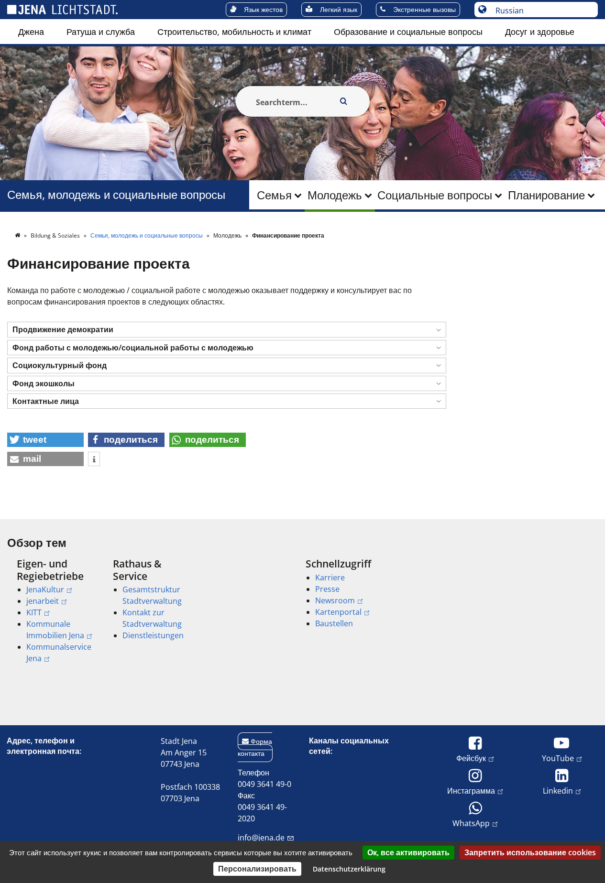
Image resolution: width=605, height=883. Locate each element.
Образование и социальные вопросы (408, 31)
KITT (34, 612)
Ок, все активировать (408, 852)
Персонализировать (257, 868)
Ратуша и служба (100, 31)
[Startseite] (18, 235)
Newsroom (335, 600)
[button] (227, 329)
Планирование (546, 195)
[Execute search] (343, 101)
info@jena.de (261, 837)
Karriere (330, 577)
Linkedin (558, 790)
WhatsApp (471, 823)
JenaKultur (45, 589)
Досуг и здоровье (539, 31)
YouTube (558, 757)
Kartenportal (338, 612)
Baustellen (334, 623)
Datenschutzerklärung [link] (349, 868)
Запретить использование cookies (530, 852)
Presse (327, 589)
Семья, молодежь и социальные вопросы (116, 195)
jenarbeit (42, 601)
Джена (31, 31)
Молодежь (335, 195)
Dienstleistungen (153, 635)
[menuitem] (31, 31)
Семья (274, 195)
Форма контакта (255, 747)
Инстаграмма (471, 790)
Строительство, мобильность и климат (234, 31)
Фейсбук (471, 757)
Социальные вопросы (434, 195)
